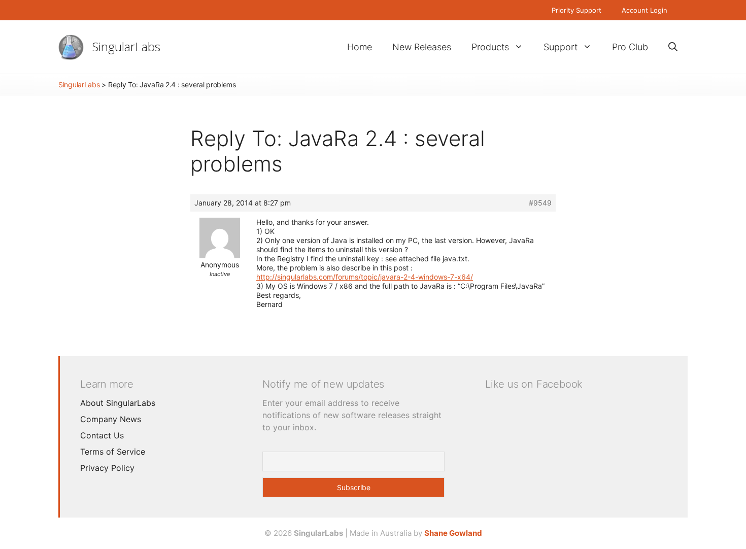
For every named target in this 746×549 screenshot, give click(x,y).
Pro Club (630, 47)
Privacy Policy (107, 468)
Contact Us (102, 435)
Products (490, 47)
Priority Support (576, 10)
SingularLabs (126, 46)
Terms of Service (112, 452)
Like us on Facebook (534, 384)
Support (561, 47)
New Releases (421, 47)
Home (359, 47)
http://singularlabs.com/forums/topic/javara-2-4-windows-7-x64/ (364, 276)
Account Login (644, 10)
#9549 (540, 202)
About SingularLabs (117, 403)
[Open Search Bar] (673, 46)
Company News (110, 419)
